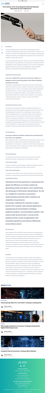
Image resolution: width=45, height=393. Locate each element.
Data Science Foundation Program (22, 375)
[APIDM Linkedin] (24, 366)
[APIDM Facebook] (21, 366)
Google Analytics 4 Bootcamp (22, 377)
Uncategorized (4, 300)
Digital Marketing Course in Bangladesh (22, 389)
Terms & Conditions (16, 391)
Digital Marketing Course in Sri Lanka (9, 389)
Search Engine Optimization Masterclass (22, 378)
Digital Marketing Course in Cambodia (35, 389)
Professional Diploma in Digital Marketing (22, 370)
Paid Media (3, 323)
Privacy (21, 391)
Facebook (2, 348)
